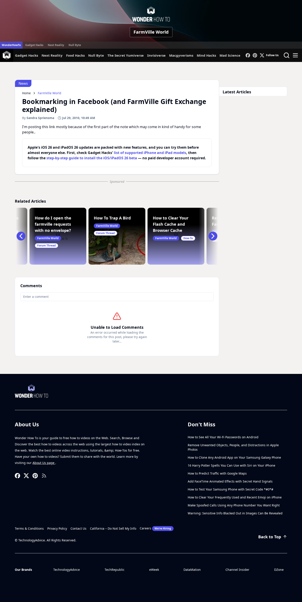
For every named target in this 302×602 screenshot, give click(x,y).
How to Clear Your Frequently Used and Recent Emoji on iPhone (235, 497)
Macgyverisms (181, 55)
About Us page (43, 463)
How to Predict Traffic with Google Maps (217, 473)
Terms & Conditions (29, 528)
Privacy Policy (57, 528)
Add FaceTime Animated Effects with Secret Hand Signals (230, 481)
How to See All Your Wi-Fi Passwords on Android (223, 437)
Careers (155, 528)
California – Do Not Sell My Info (113, 528)
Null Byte (75, 45)
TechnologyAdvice (66, 569)
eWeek (154, 569)
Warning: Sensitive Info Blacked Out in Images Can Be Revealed (235, 513)
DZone (279, 569)
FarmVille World (151, 32)
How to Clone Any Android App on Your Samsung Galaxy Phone (234, 457)
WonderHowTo (11, 45)
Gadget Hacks (34, 45)
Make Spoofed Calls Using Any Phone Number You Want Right (234, 505)
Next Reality (56, 45)
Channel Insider (237, 569)
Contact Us (78, 528)
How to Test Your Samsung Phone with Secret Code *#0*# (230, 489)
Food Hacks (75, 55)
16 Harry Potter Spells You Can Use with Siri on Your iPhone (231, 465)
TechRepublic (114, 569)
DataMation (192, 569)
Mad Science (230, 55)
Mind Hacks (206, 55)
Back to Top (269, 536)
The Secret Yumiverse (125, 55)
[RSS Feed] (44, 475)
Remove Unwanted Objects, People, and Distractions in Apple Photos (233, 447)
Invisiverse (156, 55)
